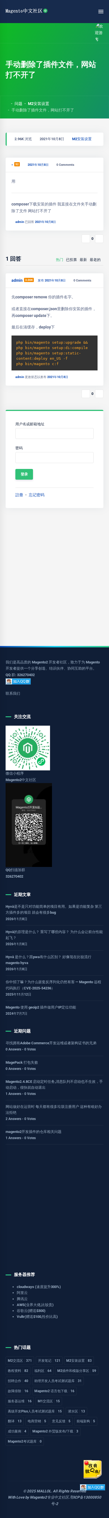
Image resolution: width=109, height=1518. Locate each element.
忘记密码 (36, 495)
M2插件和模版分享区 (76, 1371)
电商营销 (37, 1421)
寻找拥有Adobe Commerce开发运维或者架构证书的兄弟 (51, 1043)
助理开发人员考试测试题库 (58, 1381)
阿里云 (22, 1293)
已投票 (71, 260)
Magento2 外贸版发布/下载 (55, 1431)
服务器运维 (20, 1401)
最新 (83, 260)
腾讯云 (22, 1299)
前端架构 (86, 1421)
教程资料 (18, 1371)
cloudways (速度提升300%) (39, 1287)
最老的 (95, 260)
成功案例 (17, 1431)
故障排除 (18, 1391)
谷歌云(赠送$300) (31, 1311)
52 (17, 164)
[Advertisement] (54, 577)
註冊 (19, 495)
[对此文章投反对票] (99, 238)
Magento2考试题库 (25, 1441)
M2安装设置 (38, 103)
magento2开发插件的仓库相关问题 (33, 1132)
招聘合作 (18, 1381)
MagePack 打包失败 (22, 1062)
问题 (18, 103)
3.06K (29, 279)
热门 (59, 260)
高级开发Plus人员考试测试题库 (35, 1411)
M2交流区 (20, 1361)
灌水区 (76, 1411)
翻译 (15, 1421)
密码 (19, 448)
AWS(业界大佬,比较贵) (35, 1305)
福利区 (42, 1371)
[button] (20, 33)
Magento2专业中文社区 (49, 1497)
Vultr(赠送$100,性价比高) (37, 1316)
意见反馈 (61, 1421)
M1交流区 (49, 1401)
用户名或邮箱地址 (29, 424)
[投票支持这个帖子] (86, 238)
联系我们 (13, 693)
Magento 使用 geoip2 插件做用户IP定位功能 (41, 1007)
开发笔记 (49, 1361)
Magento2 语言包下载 (54, 1391)
